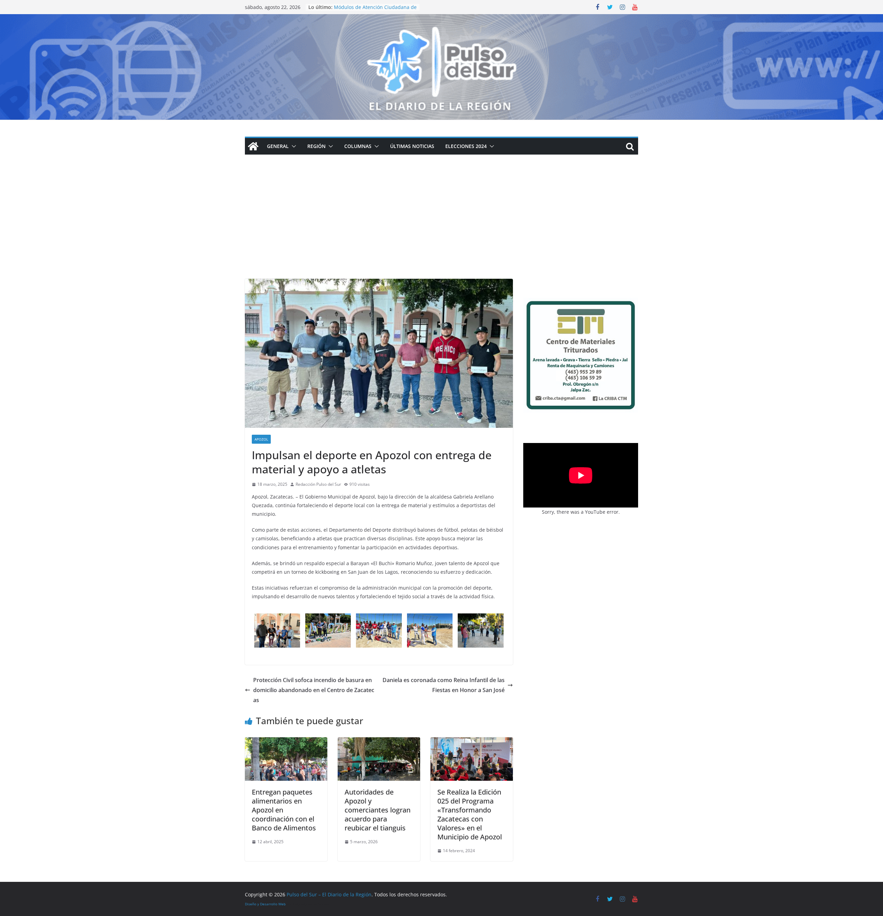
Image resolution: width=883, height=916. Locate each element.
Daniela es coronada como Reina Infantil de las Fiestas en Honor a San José (444, 685)
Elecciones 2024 (466, 146)
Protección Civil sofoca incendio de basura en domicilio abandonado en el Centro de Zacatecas (313, 690)
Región (316, 146)
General (278, 146)
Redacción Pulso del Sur (318, 484)
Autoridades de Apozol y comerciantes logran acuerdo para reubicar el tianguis (377, 810)
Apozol (261, 439)
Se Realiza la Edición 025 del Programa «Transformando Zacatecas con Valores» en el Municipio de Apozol (469, 814)
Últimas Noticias (412, 146)
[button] (292, 146)
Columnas (357, 146)
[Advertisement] (441, 227)
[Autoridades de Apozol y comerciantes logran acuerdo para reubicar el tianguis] (379, 742)
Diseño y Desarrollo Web (265, 904)
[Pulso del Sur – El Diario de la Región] (441, 19)
